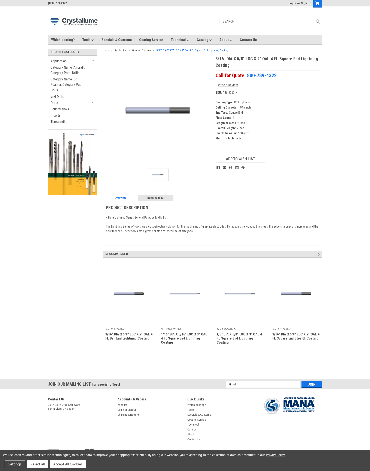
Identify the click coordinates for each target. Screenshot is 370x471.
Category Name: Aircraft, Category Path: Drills (68, 70)
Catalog (203, 40)
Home (106, 50)
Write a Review (228, 85)
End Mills (57, 96)
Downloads (155, 197)
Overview (120, 197)
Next (319, 254)
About (224, 40)
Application (59, 61)
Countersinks (60, 109)
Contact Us (248, 40)
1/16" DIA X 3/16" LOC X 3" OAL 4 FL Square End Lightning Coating (184, 338)
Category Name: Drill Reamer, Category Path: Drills (67, 84)
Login (292, 3)
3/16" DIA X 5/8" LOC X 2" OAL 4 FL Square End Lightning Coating (192, 50)
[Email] (224, 167)
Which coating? (63, 40)
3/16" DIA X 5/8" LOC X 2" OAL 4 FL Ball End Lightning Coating (128, 336)
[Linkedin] (237, 167)
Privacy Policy (275, 455)
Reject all (37, 464)
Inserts (56, 115)
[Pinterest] (243, 167)
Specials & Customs (116, 40)
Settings (15, 464)
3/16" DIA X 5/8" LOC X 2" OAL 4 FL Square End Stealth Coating (295, 336)
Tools (86, 40)
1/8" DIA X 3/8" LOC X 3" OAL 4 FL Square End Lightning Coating (239, 338)
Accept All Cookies (68, 464)
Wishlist (122, 404)
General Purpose (142, 50)
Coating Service (151, 40)
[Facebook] (218, 167)
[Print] (230, 167)
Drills (54, 103)
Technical (178, 40)
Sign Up (306, 3)
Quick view (129, 323)
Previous (315, 254)
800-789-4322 (262, 75)
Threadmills (59, 121)
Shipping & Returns (129, 414)
